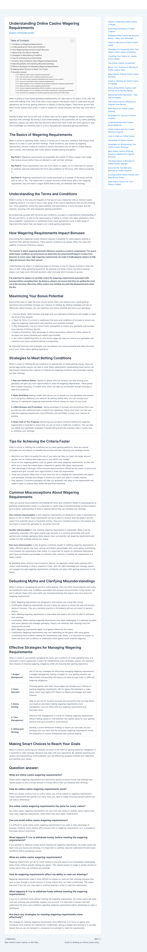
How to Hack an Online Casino (121, 136)
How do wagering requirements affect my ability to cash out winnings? (42, 88)
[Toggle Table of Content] (71, 41)
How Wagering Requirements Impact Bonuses (30, 50)
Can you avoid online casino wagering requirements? (37, 81)
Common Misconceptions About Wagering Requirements (34, 61)
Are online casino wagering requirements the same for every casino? (42, 79)
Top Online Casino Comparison (121, 63)
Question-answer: (20, 72)
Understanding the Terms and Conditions (28, 47)
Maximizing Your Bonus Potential (25, 53)
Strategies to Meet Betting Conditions (27, 55)
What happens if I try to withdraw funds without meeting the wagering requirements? (47, 90)
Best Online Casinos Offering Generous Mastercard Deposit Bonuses (121, 154)
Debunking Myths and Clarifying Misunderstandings (33, 64)
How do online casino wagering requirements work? (36, 77)
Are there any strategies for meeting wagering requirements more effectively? (44, 93)
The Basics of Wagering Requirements (27, 44)
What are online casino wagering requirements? (35, 74)
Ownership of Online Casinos (120, 140)
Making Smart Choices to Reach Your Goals (30, 69)
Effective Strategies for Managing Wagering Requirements (35, 66)
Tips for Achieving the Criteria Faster (27, 58)
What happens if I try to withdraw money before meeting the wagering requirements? (47, 84)
